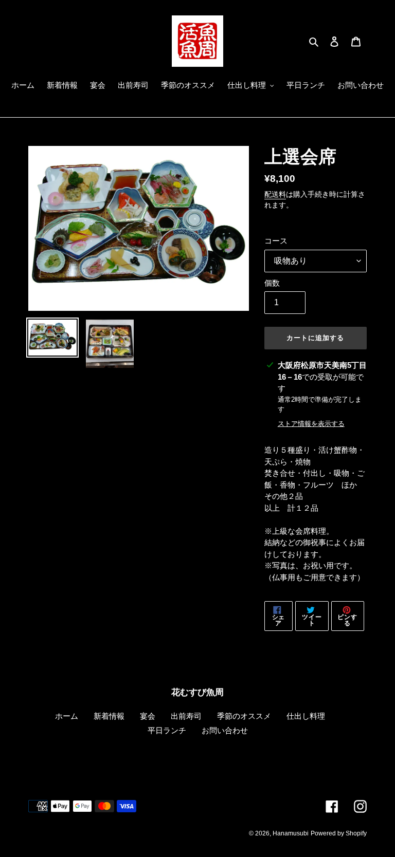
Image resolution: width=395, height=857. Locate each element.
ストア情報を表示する (311, 423)
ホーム (66, 716)
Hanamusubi (291, 833)
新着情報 (109, 716)
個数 (272, 282)
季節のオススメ (244, 716)
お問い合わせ (225, 730)
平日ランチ (167, 730)
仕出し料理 (305, 716)
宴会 (147, 716)
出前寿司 (186, 716)
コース (276, 240)
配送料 (275, 194)
